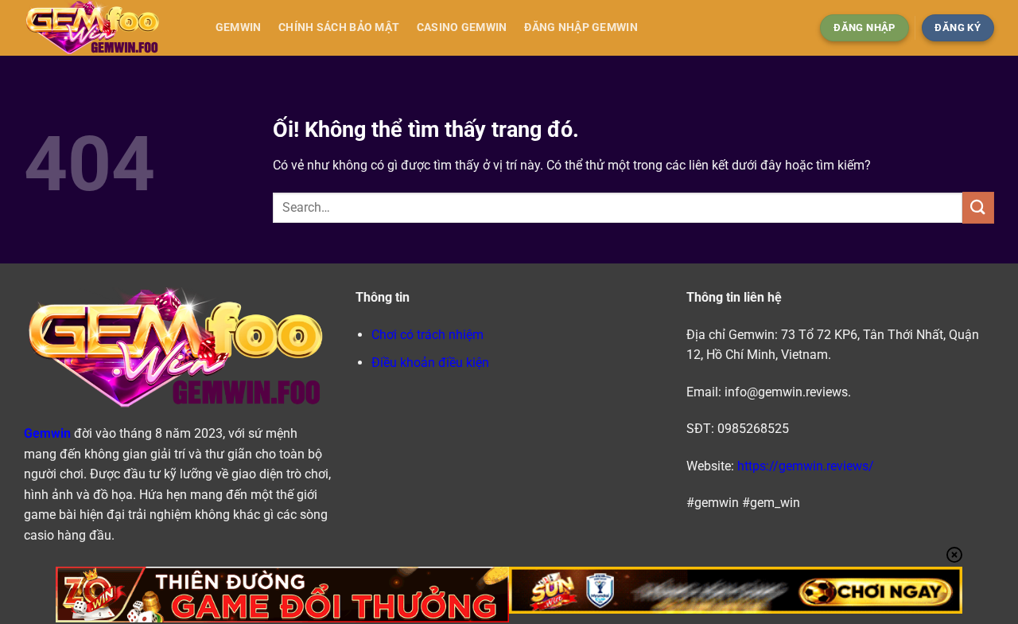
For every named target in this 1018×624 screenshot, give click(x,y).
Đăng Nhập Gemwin (581, 27)
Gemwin (239, 27)
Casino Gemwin (462, 27)
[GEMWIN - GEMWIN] (103, 28)
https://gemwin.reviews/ (805, 466)
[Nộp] (978, 207)
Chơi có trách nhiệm (427, 334)
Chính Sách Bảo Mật (338, 27)
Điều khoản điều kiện (430, 362)
